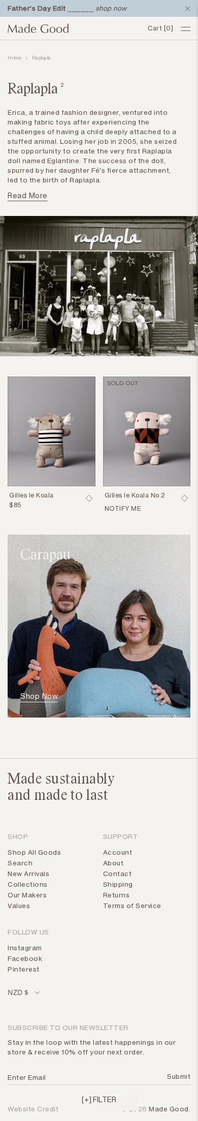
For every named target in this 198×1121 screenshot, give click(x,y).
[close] (185, 9)
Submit (177, 1076)
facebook (25, 958)
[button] (99, 1099)
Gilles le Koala (31, 495)
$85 (15, 505)
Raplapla (41, 57)
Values (19, 905)
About (113, 863)
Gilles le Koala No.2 (135, 495)
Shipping (118, 884)
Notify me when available (142, 509)
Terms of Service (132, 905)
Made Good (169, 1109)
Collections (28, 884)
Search (20, 863)
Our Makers (27, 895)
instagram (25, 948)
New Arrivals (28, 873)
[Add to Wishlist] (89, 498)
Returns (116, 895)
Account (118, 852)
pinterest (24, 969)
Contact (117, 873)
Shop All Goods (34, 852)
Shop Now (39, 696)
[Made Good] (74, 28)
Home (14, 57)
